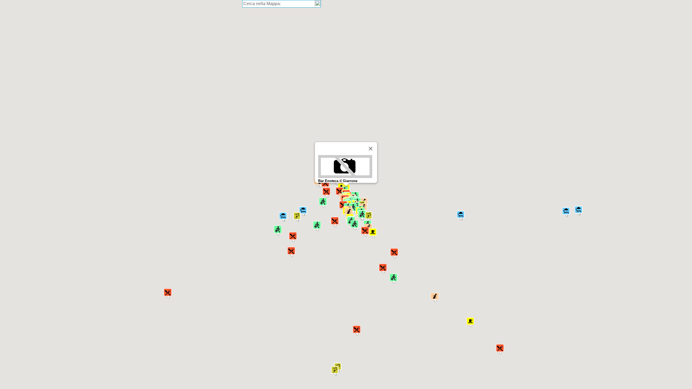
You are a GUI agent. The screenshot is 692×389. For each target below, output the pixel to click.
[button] (356, 331)
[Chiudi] (370, 148)
